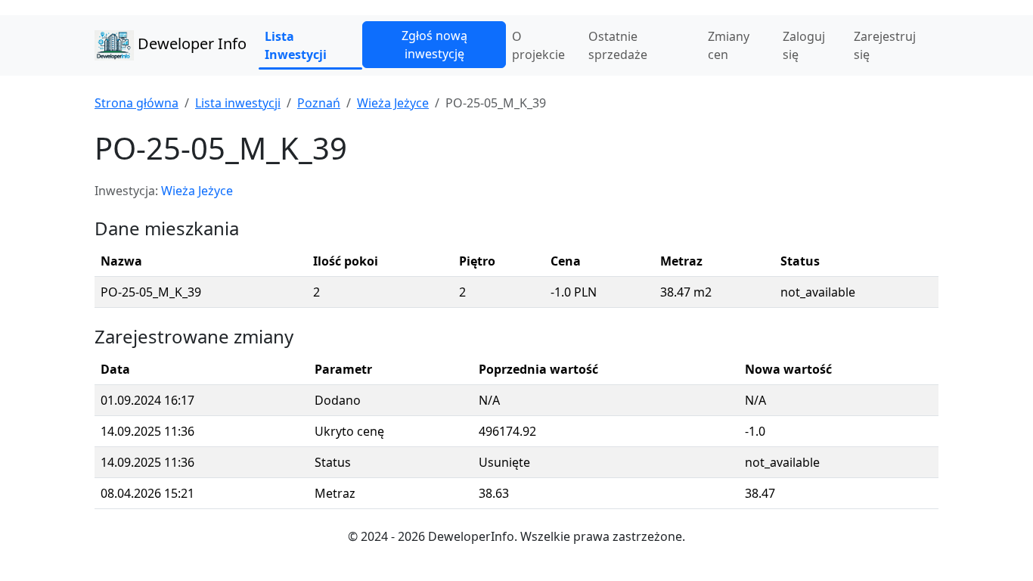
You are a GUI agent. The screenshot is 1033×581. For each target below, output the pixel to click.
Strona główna (136, 103)
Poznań (318, 103)
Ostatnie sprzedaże (617, 45)
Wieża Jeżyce (393, 103)
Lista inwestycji (238, 103)
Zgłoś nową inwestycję (434, 44)
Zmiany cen (728, 45)
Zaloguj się (804, 45)
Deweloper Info (190, 43)
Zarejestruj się (885, 45)
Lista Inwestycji (296, 45)
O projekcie (538, 45)
